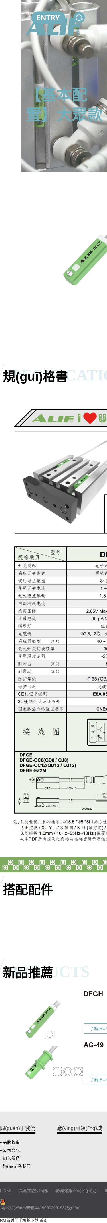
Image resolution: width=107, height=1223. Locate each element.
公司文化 (11, 1150)
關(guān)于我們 (17, 1128)
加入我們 (11, 1158)
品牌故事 (11, 1142)
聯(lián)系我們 (17, 1166)
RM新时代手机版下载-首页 (24, 1220)
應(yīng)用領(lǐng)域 (79, 1128)
